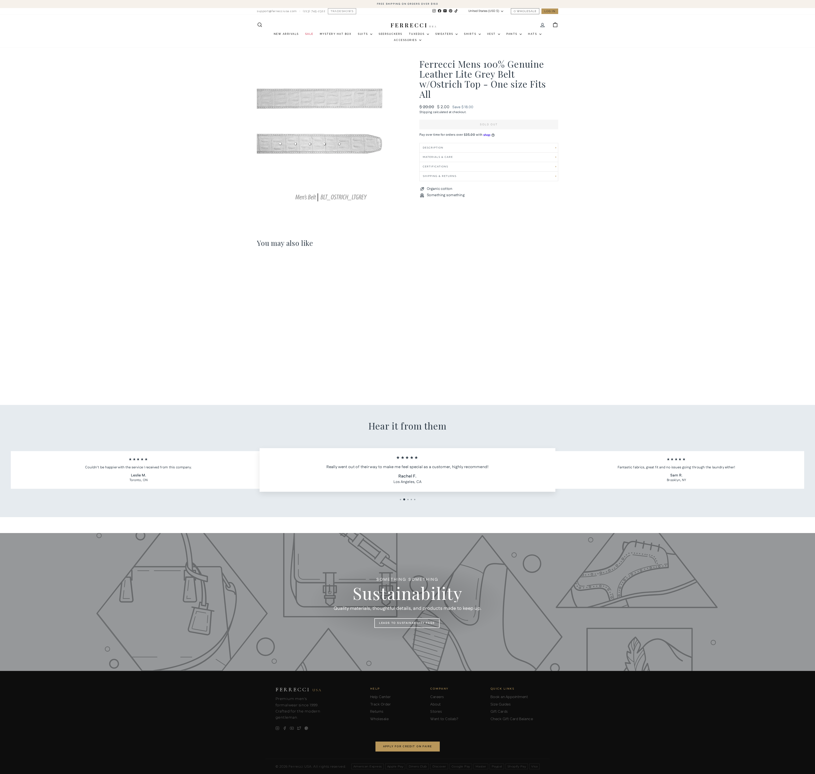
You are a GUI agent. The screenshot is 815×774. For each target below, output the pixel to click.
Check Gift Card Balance (511, 719)
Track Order (380, 704)
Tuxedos (417, 33)
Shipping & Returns (440, 176)
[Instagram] (277, 728)
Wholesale (527, 11)
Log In (549, 11)
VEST (492, 33)
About (435, 704)
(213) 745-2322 (314, 11)
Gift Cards (499, 711)
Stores (436, 711)
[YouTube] (292, 728)
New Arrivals (286, 33)
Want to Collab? (444, 719)
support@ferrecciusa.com (277, 11)
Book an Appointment (509, 697)
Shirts (471, 33)
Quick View (293, 360)
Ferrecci (298, 689)
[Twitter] (299, 728)
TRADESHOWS (342, 11)
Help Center (380, 697)
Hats (533, 33)
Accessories (406, 40)
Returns (377, 711)
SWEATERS (445, 33)
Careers (437, 697)
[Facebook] (285, 728)
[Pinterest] (306, 728)
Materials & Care (438, 156)
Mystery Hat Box (336, 33)
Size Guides (500, 704)
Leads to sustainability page (407, 623)
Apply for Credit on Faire (407, 746)
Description (433, 147)
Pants (512, 33)
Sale (309, 33)
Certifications (435, 166)
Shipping (425, 112)
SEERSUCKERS (390, 33)
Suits (363, 33)
